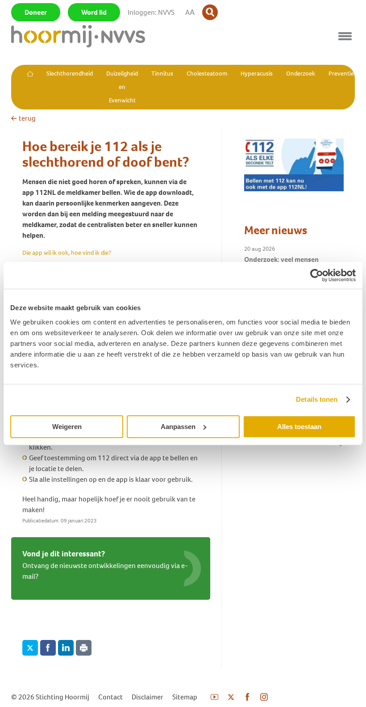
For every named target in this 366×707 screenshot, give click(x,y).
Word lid (94, 12)
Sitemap (184, 697)
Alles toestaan (299, 426)
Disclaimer (147, 697)
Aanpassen (178, 426)
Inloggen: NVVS (151, 12)
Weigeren (67, 426)
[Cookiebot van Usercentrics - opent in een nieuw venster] (317, 275)
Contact (110, 697)
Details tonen (316, 399)
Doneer (36, 12)
